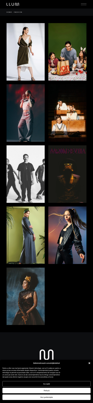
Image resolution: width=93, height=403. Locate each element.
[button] (89, 363)
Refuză (46, 391)
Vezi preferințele (46, 397)
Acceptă (46, 384)
